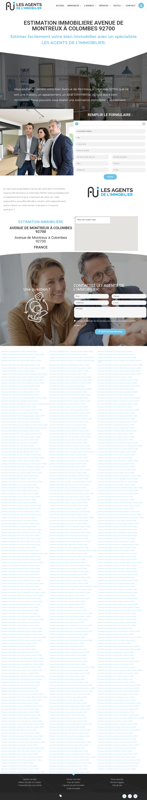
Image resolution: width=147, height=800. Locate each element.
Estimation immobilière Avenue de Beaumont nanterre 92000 (118, 763)
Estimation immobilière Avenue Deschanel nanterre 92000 (117, 766)
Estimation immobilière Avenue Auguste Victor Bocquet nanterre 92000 (120, 361)
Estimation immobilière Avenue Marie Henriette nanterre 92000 (22, 748)
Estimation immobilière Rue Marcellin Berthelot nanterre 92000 (70, 685)
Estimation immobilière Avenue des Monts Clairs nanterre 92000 (23, 742)
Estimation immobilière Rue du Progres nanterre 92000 (19, 413)
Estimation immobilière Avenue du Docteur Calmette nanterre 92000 (121, 718)
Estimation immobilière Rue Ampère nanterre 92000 (18, 643)
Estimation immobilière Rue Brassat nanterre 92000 (66, 595)
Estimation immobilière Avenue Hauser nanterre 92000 (116, 455)
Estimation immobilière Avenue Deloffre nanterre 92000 (68, 766)
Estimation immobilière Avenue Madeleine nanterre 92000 (117, 532)
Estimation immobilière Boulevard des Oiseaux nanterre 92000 (70, 419)
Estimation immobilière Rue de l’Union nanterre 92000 (116, 712)
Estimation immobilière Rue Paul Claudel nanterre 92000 (20, 733)
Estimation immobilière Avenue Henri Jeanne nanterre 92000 (21, 410)
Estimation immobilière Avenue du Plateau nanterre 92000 (21, 422)
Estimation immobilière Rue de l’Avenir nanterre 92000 (67, 455)
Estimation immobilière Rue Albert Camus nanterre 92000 (20, 365)
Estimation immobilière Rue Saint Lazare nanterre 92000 (117, 727)
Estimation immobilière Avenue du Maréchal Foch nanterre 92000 (71, 452)
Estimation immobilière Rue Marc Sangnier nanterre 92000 (21, 715)
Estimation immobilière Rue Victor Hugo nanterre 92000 (116, 640)
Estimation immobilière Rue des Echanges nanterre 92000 (69, 547)
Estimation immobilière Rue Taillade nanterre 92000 (66, 604)
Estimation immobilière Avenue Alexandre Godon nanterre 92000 (120, 670)
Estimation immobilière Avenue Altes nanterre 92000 (19, 688)
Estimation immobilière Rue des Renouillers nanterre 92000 (118, 694)
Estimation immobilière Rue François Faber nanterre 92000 (21, 360)
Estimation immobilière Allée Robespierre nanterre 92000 (20, 556)
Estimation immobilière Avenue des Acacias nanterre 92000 (21, 655)
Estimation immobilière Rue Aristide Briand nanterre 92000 (69, 365)
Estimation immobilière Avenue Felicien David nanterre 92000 (118, 410)
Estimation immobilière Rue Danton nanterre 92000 (115, 721)
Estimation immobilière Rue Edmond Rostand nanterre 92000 (22, 661)
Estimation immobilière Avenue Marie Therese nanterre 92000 (22, 619)
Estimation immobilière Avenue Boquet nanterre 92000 (19, 610)
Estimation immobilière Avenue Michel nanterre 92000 (116, 413)
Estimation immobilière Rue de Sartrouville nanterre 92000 (21, 455)
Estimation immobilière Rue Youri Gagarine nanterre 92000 (21, 506)
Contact (131, 5)
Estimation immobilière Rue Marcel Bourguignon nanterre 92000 (23, 772)
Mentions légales (117, 782)
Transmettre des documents (29, 785)
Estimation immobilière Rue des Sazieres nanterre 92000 (20, 568)
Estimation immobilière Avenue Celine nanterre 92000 (116, 500)
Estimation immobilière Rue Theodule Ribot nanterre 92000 (21, 679)
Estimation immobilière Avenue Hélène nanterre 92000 (19, 718)
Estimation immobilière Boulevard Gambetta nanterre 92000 (69, 577)
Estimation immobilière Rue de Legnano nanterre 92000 (20, 488)
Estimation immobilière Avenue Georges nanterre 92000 (68, 619)
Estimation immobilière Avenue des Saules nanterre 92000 (21, 598)
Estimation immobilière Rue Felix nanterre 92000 (17, 446)
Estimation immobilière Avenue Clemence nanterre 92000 (69, 431)
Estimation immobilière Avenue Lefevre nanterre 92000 (116, 485)
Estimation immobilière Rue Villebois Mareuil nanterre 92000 (69, 730)
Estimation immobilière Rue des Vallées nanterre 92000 (68, 553)
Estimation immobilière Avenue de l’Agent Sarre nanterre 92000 (119, 637)
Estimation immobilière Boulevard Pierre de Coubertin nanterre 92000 (25, 404)
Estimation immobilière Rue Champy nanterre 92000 (67, 676)
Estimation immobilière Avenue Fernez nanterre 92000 (67, 524)
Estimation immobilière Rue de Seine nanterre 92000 (116, 509)
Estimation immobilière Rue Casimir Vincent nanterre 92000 (69, 736)
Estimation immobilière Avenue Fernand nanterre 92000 (20, 574)
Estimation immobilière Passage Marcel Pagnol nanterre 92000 (119, 730)
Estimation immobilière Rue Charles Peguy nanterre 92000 (69, 410)
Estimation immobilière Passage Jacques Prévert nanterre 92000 (119, 703)
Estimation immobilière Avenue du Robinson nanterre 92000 (118, 494)
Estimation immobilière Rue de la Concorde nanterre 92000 (118, 491)
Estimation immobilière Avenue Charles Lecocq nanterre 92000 (22, 458)
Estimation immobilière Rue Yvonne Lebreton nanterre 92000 (70, 449)
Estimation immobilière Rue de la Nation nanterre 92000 (68, 443)
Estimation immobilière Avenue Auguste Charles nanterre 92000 (119, 374)
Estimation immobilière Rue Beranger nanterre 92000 (19, 745)
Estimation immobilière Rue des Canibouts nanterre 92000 (69, 476)
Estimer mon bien (73, 779)
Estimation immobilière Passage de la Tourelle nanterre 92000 (70, 742)
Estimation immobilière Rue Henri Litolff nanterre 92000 (20, 586)
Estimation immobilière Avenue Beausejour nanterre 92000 (118, 604)
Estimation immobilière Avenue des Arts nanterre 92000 (116, 595)
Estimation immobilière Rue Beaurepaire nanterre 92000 (20, 431)
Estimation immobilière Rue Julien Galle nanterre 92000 (116, 757)
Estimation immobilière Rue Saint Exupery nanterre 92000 (20, 437)
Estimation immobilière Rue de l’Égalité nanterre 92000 (116, 473)
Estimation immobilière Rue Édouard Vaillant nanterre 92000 (21, 473)
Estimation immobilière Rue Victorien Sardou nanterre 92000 (118, 688)
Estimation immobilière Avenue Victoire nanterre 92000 (68, 354)
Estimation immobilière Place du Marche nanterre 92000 (117, 470)
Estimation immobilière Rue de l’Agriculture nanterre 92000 (118, 479)
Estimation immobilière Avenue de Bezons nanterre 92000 (117, 736)
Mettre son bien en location (29, 782)
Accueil (60, 5)
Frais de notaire (73, 782)
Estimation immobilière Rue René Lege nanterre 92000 (67, 697)
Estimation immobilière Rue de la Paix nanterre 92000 (19, 766)
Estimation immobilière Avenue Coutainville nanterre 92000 (118, 404)
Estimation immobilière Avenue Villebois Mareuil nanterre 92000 (119, 368)
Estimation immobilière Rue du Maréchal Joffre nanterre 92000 (119, 512)
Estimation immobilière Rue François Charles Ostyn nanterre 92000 (72, 688)
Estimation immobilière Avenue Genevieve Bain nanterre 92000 (119, 515)
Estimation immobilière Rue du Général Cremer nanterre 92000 (22, 676)
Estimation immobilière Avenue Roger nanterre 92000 (116, 601)
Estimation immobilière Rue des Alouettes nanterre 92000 (69, 745)
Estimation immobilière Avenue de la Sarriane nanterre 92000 (70, 377)
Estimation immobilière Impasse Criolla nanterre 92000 (19, 476)
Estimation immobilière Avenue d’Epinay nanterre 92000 (20, 625)
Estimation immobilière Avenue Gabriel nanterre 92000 (116, 583)
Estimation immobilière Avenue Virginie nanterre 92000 (68, 649)
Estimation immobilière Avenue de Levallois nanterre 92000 (118, 449)
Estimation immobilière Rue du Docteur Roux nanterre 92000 (70, 383)
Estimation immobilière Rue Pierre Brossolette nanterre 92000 (22, 658)
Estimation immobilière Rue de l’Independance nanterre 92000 (70, 640)
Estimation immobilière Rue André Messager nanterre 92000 (118, 524)
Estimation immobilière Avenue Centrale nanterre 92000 (117, 769)
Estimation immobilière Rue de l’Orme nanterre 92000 (67, 428)
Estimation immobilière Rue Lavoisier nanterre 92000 (115, 354)
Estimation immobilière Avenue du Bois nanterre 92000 (68, 721)
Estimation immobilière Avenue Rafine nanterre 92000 (19, 754)
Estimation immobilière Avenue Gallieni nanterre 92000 (20, 494)
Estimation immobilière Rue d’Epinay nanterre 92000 (115, 497)
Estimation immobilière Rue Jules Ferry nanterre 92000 (67, 509)
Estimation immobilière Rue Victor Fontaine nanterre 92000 (118, 574)
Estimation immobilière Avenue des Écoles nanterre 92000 (21, 559)
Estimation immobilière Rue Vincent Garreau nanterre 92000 (69, 437)
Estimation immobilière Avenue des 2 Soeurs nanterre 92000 (70, 500)
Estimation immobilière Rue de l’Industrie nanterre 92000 (117, 616)
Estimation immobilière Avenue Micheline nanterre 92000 (68, 538)
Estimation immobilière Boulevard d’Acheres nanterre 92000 (21, 631)
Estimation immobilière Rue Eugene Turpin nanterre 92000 (21, 538)
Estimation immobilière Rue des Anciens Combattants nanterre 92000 (24, 553)
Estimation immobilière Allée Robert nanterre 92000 (18, 730)
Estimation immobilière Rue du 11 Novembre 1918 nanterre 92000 (23, 637)
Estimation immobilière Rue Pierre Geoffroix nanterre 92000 (69, 401)
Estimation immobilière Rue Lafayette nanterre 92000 (19, 401)
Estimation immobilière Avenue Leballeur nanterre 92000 (68, 583)
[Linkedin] (135, 796)
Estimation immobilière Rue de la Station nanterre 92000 (117, 619)
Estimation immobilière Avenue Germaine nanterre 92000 (117, 422)
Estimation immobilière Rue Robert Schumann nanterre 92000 (22, 583)
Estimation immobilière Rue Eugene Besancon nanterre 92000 (70, 763)
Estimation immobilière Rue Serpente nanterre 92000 (19, 613)
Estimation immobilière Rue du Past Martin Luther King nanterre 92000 (73, 586)
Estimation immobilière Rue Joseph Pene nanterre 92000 (20, 565)
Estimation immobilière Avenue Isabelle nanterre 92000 (68, 529)
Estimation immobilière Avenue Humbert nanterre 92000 (20, 524)
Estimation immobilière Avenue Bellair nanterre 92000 (19, 491)
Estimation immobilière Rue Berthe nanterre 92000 (66, 607)
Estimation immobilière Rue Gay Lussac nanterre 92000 (20, 440)
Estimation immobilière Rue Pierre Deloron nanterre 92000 (21, 739)
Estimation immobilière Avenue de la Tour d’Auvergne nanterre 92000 (73, 550)
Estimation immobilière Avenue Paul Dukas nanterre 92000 (117, 754)
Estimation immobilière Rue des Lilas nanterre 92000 (115, 634)
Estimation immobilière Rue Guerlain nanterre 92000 (115, 440)
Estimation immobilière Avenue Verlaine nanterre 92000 (68, 416)
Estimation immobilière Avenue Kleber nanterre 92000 (67, 655)
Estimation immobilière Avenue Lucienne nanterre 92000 (20, 571)
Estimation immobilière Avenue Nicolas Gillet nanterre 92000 (69, 541)
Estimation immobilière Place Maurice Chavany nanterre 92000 (119, 398)
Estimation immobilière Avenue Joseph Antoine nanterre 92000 (119, 371)
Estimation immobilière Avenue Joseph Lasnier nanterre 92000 (70, 589)
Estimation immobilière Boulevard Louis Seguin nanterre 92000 (119, 685)
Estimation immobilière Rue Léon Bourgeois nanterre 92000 (69, 512)
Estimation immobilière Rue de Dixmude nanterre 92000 (68, 634)
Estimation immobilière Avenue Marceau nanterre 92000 (117, 547)
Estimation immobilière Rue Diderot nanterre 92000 (18, 527)
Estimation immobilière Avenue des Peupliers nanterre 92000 (118, 607)
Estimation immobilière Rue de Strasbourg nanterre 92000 (117, 416)
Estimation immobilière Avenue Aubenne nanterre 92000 (68, 682)
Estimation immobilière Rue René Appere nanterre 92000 (117, 431)
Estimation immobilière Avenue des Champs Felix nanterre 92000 (120, 610)
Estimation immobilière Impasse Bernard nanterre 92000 (20, 419)
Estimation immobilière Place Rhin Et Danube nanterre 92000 (70, 616)
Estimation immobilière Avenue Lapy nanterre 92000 (19, 503)
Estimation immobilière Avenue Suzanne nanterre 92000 (68, 458)
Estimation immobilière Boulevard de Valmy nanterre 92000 (21, 589)
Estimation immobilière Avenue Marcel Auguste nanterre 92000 (22, 377)
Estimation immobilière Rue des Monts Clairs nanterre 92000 (69, 434)
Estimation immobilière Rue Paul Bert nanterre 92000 (116, 655)
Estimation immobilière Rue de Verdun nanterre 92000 (67, 703)
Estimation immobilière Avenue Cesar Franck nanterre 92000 (69, 754)
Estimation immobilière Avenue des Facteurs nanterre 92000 (21, 628)
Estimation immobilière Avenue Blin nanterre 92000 (66, 643)
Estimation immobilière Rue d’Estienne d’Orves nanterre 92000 (119, 760)
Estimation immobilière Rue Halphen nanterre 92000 (115, 676)
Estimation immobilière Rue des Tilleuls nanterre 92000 (19, 452)
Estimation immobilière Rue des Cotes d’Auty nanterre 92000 (118, 706)
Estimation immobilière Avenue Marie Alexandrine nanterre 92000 (120, 365)
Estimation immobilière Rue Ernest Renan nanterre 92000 (68, 422)
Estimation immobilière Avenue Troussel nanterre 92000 (117, 748)
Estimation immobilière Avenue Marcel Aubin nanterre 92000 (70, 395)
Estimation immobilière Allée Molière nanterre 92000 (67, 562)
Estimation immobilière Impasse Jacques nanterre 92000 (117, 739)
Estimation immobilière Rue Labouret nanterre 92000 (19, 443)
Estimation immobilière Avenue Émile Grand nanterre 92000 (118, 673)
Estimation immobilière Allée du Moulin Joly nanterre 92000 (21, 760)
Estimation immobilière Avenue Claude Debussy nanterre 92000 (71, 691)
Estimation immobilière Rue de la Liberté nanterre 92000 (117, 625)
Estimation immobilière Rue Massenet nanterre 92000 (116, 425)
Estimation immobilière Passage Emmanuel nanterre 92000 (69, 491)
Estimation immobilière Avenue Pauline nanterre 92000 (20, 550)
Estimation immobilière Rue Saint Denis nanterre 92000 (68, 473)
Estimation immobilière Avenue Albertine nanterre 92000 (117, 622)
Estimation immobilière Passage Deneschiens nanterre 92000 (118, 661)
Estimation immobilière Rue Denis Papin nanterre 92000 (68, 661)
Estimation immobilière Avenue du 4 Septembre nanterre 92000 (23, 467)
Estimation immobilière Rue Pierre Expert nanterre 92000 (117, 521)
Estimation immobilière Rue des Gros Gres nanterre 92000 (117, 392)
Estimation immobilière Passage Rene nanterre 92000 (116, 652)
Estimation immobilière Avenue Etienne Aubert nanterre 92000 (22, 724)
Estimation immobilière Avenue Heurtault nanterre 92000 (68, 535)
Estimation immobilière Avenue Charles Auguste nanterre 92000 (22, 416)
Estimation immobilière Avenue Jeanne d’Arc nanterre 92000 (21, 670)
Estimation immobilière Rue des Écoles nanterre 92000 (116, 658)
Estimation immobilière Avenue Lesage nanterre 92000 (116, 428)
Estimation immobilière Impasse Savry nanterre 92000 (19, 521)
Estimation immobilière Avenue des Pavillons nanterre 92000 (118, 715)
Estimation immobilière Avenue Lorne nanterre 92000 (116, 550)
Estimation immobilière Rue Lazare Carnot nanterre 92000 (69, 628)
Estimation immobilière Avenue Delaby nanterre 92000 (116, 541)
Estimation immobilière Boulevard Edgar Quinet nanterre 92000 (22, 354)
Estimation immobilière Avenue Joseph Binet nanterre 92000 (118, 745)
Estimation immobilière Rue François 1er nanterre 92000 (68, 769)
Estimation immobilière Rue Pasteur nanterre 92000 (115, 458)
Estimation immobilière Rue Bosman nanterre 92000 (67, 679)
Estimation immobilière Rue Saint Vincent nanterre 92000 (68, 479)
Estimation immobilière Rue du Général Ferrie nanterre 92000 (119, 631)
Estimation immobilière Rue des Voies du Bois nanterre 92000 (22, 694)
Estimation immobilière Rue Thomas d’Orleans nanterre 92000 (22, 380)
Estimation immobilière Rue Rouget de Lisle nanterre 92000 (21, 529)
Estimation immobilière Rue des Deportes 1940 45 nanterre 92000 (120, 446)
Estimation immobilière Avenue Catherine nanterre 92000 (20, 580)
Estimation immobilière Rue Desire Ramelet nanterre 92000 (118, 580)
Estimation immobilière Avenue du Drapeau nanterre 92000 (69, 673)
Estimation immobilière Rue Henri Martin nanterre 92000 (20, 512)
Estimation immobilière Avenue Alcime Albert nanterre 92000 (118, 506)
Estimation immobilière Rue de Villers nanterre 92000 (67, 467)
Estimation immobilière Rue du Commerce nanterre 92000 (21, 667)
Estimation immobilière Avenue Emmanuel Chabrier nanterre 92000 (24, 374)
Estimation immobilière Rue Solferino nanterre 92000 (67, 404)
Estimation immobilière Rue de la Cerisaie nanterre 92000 (20, 682)
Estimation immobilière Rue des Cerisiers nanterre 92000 (117, 568)
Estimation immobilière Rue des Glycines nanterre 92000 (20, 470)
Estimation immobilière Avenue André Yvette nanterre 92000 (21, 757)
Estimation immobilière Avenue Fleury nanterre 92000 (116, 464)
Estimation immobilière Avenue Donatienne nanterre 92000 (118, 461)
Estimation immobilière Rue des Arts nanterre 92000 (67, 601)
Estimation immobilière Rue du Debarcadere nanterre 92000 (69, 709)
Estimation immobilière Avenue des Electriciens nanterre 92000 (70, 613)
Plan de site (117, 785)
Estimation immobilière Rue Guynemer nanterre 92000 (19, 673)
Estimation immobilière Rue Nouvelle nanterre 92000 (67, 559)
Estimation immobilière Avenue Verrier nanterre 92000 (67, 718)
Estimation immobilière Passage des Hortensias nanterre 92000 (22, 727)
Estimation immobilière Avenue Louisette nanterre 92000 (68, 670)
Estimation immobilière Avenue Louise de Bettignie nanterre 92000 (24, 398)
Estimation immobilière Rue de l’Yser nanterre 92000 (67, 715)
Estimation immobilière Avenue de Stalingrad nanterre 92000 (118, 544)
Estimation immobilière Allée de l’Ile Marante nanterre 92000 (69, 706)
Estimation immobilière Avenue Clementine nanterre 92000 (69, 652)
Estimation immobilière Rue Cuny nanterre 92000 (17, 371)
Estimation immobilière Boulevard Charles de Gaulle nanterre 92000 (24, 425)
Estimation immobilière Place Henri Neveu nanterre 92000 (117, 571)
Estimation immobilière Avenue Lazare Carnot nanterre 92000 (22, 562)
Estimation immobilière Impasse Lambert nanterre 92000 (20, 461)
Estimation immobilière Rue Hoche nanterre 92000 (115, 377)
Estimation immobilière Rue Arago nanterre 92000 (66, 700)
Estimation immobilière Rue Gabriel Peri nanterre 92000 (68, 544)
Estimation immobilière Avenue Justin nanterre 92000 (116, 395)
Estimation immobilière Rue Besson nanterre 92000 (18, 500)
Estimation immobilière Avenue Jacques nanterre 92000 (68, 712)
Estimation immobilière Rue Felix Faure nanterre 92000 (19, 652)
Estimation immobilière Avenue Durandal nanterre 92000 (68, 751)
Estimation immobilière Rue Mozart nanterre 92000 (18, 547)
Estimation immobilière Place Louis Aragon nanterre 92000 (21, 751)
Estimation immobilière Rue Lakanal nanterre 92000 (115, 733)
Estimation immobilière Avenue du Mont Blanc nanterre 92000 (22, 664)
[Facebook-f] (124, 796)
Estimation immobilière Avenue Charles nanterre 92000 (20, 691)
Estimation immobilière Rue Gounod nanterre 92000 (67, 386)
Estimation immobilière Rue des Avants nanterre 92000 (19, 607)
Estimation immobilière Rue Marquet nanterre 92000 (67, 727)
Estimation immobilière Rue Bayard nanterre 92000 (115, 351)
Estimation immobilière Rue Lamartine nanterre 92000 (67, 488)
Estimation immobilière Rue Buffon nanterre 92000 (115, 751)
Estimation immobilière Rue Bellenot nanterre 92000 (67, 637)
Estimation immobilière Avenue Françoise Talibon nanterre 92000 (120, 562)
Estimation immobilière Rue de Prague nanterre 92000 (67, 464)
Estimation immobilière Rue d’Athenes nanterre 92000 (116, 437)
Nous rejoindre (117, 779)
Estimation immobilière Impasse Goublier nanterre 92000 (68, 506)
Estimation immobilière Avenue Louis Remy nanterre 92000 (118, 724)
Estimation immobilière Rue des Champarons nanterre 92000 (21, 634)
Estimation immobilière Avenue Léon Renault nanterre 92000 (118, 691)
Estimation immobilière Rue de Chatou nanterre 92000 (116, 682)
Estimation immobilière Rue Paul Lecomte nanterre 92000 (20, 541)
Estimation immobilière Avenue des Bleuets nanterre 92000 (21, 721)
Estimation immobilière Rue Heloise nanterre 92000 (66, 622)
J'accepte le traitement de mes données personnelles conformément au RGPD (106, 321)
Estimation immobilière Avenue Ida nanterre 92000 (18, 649)
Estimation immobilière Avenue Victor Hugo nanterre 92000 (21, 700)
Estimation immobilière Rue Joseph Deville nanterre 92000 (117, 535)
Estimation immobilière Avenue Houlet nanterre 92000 (67, 658)
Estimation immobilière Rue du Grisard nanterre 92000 (19, 389)
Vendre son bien (30, 779)
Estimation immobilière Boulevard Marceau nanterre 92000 (118, 482)
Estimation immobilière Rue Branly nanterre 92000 (66, 646)
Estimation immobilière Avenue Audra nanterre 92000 (116, 389)
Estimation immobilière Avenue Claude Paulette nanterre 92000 (119, 649)
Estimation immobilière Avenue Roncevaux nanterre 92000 (117, 598)
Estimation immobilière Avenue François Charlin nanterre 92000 (70, 380)
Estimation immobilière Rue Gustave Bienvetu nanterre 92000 (70, 368)
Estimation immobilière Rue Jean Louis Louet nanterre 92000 (69, 694)
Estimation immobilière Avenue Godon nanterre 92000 (116, 667)
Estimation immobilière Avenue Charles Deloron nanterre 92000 (119, 476)
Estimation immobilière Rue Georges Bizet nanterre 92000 (117, 589)
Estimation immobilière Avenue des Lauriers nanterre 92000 (69, 470)
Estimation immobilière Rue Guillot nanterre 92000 (115, 407)
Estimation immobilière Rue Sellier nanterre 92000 (18, 646)
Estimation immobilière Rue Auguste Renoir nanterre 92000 (69, 598)
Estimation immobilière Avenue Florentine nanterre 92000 (117, 383)
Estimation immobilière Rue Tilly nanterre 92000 (17, 763)
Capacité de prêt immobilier (73, 785)
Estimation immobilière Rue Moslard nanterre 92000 (67, 748)
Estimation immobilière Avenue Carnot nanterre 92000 (67, 425)
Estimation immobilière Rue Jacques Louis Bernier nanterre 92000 (71, 360)
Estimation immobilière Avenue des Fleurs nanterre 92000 (20, 544)
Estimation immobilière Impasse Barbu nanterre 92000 (19, 703)
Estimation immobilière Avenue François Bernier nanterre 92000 (71, 351)
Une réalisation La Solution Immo (75, 796)
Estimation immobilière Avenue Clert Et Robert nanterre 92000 (119, 386)
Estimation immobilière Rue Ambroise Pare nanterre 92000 (21, 515)
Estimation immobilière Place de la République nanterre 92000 (70, 724)
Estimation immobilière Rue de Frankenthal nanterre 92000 (118, 380)
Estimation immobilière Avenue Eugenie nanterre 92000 (68, 515)
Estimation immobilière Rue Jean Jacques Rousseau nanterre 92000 (120, 518)
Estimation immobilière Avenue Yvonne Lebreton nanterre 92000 (23, 368)
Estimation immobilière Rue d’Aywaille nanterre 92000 (116, 697)
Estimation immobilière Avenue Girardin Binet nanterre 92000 (22, 706)
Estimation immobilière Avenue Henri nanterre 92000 (116, 664)
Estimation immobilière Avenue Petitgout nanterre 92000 (117, 556)
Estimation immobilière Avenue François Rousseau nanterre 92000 (120, 503)
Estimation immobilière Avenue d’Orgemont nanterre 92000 (69, 772)
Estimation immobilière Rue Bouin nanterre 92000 (66, 739)
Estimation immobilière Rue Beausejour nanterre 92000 (116, 700)
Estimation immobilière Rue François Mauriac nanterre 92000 (118, 646)
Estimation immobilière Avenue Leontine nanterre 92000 (68, 407)
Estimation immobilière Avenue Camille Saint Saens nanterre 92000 (72, 667)
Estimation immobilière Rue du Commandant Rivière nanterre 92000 (72, 757)
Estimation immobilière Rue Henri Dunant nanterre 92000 (117, 559)
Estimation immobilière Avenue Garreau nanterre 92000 (20, 712)
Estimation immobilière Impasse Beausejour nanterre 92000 (69, 413)
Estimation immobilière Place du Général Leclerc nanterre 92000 (23, 592)
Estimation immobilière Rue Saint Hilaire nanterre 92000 (20, 392)
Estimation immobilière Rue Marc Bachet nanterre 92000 (20, 685)
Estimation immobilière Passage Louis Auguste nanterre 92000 (70, 482)
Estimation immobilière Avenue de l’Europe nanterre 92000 (69, 497)
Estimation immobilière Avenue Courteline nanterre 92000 (69, 760)
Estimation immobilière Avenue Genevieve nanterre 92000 (117, 527)
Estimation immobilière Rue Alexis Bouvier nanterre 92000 (20, 604)
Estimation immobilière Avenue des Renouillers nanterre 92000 (70, 556)
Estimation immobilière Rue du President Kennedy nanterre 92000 (120, 488)
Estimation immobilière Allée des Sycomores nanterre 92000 (118, 401)
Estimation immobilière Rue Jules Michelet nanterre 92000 (20, 449)
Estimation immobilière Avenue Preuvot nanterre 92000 (68, 392)
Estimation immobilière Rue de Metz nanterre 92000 (19, 351)
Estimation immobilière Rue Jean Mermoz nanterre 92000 (68, 733)
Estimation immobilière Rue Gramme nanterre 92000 (19, 479)
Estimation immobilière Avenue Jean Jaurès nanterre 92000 (21, 434)
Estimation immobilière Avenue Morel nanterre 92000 (67, 664)
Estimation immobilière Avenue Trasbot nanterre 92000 (68, 568)
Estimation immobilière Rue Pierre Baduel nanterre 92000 (117, 529)
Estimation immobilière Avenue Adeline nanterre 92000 (20, 769)
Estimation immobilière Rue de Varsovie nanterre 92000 (20, 622)
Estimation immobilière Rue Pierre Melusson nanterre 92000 (69, 527)
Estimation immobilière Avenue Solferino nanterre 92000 (117, 452)
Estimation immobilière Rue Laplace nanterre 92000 (115, 679)
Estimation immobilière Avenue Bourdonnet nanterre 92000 (69, 565)
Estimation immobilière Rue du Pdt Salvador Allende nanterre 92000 (24, 697)
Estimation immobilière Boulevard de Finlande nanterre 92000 (22, 736)
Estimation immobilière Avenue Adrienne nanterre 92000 (20, 497)
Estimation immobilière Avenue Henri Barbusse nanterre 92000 (22, 383)
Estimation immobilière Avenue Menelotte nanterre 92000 (21, 532)
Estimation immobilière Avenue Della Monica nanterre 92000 (118, 709)
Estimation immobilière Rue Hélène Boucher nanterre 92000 (69, 592)
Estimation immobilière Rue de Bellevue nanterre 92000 (20, 395)
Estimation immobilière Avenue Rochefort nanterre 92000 (117, 553)
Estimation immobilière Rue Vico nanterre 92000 (114, 643)
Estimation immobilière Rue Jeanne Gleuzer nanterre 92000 (69, 446)
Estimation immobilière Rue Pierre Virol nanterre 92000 (68, 610)
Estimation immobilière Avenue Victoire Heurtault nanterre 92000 (71, 518)
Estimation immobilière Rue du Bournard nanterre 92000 (117, 357)
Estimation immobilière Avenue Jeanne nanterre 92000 (116, 467)
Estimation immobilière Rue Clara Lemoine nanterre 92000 (69, 485)
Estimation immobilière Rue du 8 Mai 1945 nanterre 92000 (68, 521)
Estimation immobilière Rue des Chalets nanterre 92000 (20, 709)
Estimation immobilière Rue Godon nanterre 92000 (18, 518)
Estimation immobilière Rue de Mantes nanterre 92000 (116, 586)
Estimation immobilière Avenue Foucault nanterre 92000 (117, 613)
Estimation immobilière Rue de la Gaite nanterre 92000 (67, 374)
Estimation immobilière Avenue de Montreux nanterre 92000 (21, 601)
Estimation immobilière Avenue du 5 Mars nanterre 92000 (117, 565)
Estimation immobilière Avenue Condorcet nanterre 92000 (69, 461)
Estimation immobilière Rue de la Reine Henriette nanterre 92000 (71, 494)
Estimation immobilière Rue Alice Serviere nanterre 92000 (69, 371)
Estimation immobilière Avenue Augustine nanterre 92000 (117, 742)
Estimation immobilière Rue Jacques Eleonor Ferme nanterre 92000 (24, 464)
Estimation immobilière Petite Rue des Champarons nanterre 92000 (24, 428)
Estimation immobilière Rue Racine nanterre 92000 (18, 357)
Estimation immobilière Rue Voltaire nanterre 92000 (115, 434)
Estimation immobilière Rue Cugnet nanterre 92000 (115, 628)
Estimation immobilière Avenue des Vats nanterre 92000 (68, 580)
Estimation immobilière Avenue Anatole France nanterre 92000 (70, 625)
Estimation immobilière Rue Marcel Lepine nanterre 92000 (21, 509)
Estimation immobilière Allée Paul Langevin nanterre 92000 (21, 640)
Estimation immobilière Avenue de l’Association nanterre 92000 (70, 631)
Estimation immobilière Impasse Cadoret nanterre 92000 (68, 503)
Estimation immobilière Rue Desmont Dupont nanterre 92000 (70, 532)
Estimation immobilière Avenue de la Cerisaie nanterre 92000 (22, 595)
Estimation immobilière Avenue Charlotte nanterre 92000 (68, 398)
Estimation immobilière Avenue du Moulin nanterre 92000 (20, 386)
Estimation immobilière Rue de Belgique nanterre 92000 (68, 574)
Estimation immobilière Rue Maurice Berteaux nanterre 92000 (70, 389)
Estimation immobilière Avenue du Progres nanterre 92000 (21, 577)
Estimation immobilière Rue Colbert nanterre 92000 (18, 407)
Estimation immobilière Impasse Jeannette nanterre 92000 (117, 592)
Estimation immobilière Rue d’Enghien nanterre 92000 (116, 577)
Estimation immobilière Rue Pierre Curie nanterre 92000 (20, 535)
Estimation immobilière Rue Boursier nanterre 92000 (19, 485)
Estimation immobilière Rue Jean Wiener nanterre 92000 (68, 440)
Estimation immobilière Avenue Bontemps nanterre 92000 (69, 571)
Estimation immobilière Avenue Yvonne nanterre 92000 (116, 538)
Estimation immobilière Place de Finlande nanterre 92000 (20, 616)
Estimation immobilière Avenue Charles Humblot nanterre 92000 (71, 357)
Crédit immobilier (73, 788)
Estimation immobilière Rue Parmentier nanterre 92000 (116, 419)
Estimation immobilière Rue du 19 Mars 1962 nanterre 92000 (21, 482)
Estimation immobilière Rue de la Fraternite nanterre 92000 (118, 443)
